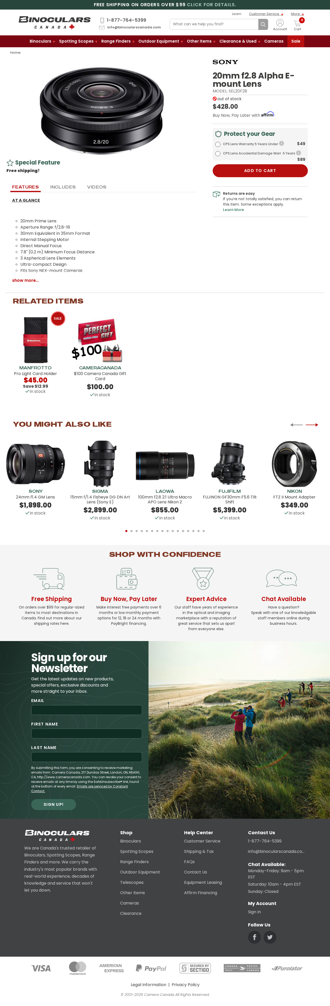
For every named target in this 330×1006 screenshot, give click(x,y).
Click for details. (211, 5)
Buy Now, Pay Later (129, 599)
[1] (126, 531)
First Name (44, 724)
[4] (142, 531)
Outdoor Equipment (158, 41)
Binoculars (40, 41)
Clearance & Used (238, 41)
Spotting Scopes (76, 41)
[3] (137, 531)
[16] (204, 531)
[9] (168, 531)
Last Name (44, 748)
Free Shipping (51, 599)
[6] (152, 531)
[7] (157, 531)
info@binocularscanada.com (134, 27)
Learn (236, 14)
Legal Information (148, 985)
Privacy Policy (186, 985)
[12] (183, 531)
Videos (96, 187)
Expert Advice (206, 599)
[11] (178, 531)
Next (312, 425)
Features (25, 187)
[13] (188, 531)
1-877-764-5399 (126, 20)
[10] (173, 531)
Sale (295, 41)
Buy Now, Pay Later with (237, 115)
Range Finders (116, 41)
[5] (147, 531)
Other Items (199, 41)
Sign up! (54, 804)
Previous (296, 425)
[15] (198, 531)
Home (15, 52)
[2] (131, 531)
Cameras (274, 41)
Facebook (254, 937)
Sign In (254, 912)
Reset (253, 24)
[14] (193, 531)
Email (37, 701)
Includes (63, 187)
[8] (162, 531)
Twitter (269, 937)
